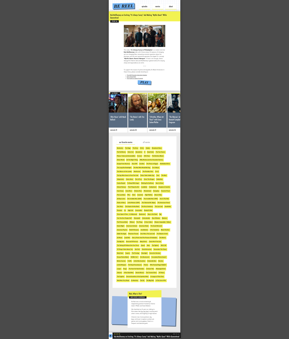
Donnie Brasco (140, 272)
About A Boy (158, 195)
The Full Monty (121, 152)
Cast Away (120, 191)
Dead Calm (150, 152)
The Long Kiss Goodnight (124, 167)
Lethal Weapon (121, 265)
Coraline (141, 163)
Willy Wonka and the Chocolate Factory (151, 159)
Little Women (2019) (134, 202)
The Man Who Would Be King (142, 167)
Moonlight (144, 253)
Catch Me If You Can (155, 241)
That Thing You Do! (133, 187)
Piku (128, 195)
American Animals (131, 226)
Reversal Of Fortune (132, 241)
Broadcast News (157, 148)
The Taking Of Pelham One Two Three (128, 245)
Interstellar (138, 210)
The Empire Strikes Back (132, 206)
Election (160, 261)
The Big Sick (120, 241)
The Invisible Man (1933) (151, 198)
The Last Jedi (158, 206)
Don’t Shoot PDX (131, 76)
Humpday (156, 191)
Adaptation (120, 179)
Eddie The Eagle (121, 233)
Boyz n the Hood (152, 214)
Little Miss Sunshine (139, 261)
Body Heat (120, 253)
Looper (119, 268)
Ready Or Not (148, 210)
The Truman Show (151, 272)
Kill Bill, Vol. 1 (134, 257)
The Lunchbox (121, 195)
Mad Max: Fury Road (123, 280)
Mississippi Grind (160, 268)
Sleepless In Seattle (164, 187)
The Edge (128, 148)
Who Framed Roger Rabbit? (158, 265)
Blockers (164, 218)
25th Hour (147, 156)
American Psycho (122, 230)
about (171, 6)
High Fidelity (148, 195)
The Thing (139, 222)
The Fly (142, 280)
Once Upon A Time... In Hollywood (127, 214)
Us (125, 210)
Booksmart (142, 214)
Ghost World (120, 159)
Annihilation (144, 230)
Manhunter (137, 171)
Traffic (130, 261)
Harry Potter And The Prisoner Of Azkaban (144, 237)
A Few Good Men (128, 272)
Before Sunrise (121, 261)
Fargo (125, 268)
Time (157, 175)
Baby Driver (143, 241)
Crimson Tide (150, 268)
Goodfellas (168, 206)
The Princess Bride (122, 222)
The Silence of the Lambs (124, 171)
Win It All (163, 245)
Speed (143, 245)
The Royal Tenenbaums (135, 265)
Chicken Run (138, 191)
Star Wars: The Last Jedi (148, 233)
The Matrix (162, 237)
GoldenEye (160, 179)
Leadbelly (144, 187)
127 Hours (161, 272)
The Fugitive (120, 276)
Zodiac (148, 148)
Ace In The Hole (164, 198)
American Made (143, 226)
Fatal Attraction (146, 249)
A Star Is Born (148, 222)
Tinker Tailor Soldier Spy (147, 175)
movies (157, 6)
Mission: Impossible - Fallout (163, 222)
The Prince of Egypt (152, 163)
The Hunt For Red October (136, 268)
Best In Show (159, 183)
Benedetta (139, 152)
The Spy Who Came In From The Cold (127, 175)
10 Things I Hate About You (125, 249)
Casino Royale (121, 183)
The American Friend (164, 202)
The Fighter (155, 245)
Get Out (137, 249)
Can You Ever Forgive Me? (124, 218)
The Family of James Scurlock (135, 78)
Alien (148, 245)
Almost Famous (121, 187)
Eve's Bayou (155, 167)
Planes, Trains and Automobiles (126, 156)
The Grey (135, 148)
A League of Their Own (157, 276)
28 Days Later (121, 198)
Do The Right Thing (132, 159)
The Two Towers (160, 152)
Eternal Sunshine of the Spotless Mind (137, 276)
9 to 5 (157, 171)
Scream (139, 156)
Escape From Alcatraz (123, 163)
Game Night (120, 226)
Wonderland (147, 191)
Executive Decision (155, 253)
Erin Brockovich (144, 257)
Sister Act (131, 152)
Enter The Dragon (149, 179)
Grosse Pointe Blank (123, 257)
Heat (133, 195)
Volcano (119, 272)
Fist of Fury (138, 179)
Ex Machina (134, 280)
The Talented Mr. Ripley (148, 202)
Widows (132, 222)
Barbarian (120, 148)
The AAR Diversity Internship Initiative (137, 75)
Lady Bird (127, 237)
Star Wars (120, 206)
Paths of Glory (121, 202)
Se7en (142, 148)
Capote (127, 253)
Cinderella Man (151, 261)
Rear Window (156, 218)
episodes (144, 6)
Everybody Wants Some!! (159, 257)
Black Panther (165, 230)
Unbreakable (146, 218)
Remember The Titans (160, 249)
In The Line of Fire (161, 280)
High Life (130, 210)
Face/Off (134, 163)
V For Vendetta (154, 230)
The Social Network (156, 226)
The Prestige (135, 253)
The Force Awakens (147, 206)
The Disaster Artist (162, 233)
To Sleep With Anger (133, 183)
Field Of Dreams (134, 230)
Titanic (146, 265)
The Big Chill (150, 280)
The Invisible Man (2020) (134, 198)
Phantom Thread (133, 233)
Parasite (119, 210)
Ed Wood (119, 237)
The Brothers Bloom (157, 156)
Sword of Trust (165, 191)
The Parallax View (148, 171)
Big (160, 214)
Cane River (129, 191)
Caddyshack (152, 187)
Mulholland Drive (165, 163)
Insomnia (140, 195)
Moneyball (137, 218)
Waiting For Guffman (147, 183)
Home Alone (129, 179)
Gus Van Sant (145, 311)
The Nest (164, 175)
